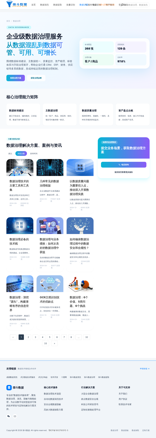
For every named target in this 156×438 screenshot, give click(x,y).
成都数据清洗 (11, 377)
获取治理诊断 (36, 78)
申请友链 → (145, 368)
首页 (33, 4)
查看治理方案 (15, 78)
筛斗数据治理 (89, 377)
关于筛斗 (110, 4)
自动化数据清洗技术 (53, 399)
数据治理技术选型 (52, 393)
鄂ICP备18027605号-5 (58, 430)
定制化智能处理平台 (90, 409)
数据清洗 (44, 4)
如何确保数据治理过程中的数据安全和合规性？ (79, 243)
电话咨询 (125, 164)
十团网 (64, 377)
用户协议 (123, 399)
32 (86, 337)
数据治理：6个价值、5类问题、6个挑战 (79, 301)
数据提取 (57, 4)
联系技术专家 (125, 404)
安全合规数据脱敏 (52, 404)
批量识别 (70, 4)
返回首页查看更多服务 (124, 172)
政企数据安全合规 (89, 399)
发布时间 (33, 153)
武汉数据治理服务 (28, 377)
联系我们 (123, 4)
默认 (10, 153)
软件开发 (54, 377)
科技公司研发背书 (89, 404)
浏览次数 (21, 153)
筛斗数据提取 (103, 377)
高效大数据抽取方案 (53, 409)
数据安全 (97, 4)
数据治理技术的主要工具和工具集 (19, 185)
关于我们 (123, 393)
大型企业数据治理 (89, 393)
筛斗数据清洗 (75, 377)
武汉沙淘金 (43, 377)
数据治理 (84, 4)
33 (45, 343)
